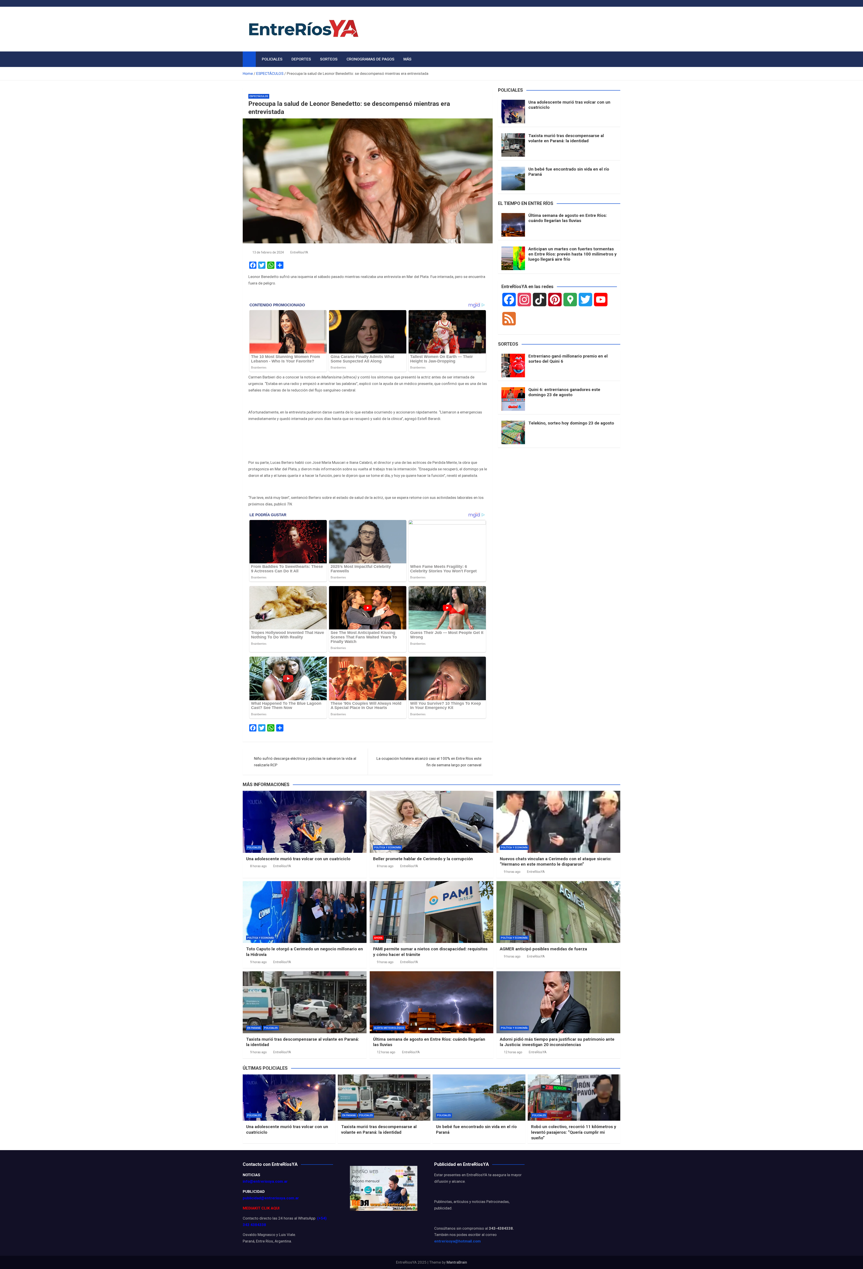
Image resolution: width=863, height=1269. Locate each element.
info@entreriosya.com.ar (265, 1181)
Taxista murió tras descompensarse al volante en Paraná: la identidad (566, 138)
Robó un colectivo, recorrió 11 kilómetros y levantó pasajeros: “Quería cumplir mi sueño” (573, 1132)
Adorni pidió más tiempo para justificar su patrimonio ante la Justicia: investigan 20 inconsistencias (557, 1042)
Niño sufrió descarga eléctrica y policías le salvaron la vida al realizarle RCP (305, 761)
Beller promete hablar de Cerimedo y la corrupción (423, 858)
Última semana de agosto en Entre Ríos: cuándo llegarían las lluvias (567, 218)
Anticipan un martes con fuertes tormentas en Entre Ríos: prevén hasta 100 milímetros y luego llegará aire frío (572, 254)
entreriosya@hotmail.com (457, 1241)
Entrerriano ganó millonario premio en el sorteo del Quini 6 (568, 358)
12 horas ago (386, 1052)
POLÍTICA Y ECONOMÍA (387, 847)
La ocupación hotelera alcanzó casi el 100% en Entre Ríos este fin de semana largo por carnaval (428, 761)
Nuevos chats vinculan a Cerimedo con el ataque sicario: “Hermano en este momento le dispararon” (555, 861)
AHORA (378, 937)
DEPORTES (301, 59)
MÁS (407, 59)
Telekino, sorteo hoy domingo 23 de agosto (571, 423)
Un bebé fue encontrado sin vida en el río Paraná (568, 172)
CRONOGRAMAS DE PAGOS (370, 59)
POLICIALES (272, 59)
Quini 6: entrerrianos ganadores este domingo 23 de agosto (564, 392)
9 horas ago (512, 871)
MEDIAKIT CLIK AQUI (261, 1208)
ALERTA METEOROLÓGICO (389, 1028)
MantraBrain (457, 1262)
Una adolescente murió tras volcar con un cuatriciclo (569, 105)
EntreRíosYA (299, 252)
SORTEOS (329, 59)
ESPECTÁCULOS (258, 96)
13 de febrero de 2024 (268, 252)
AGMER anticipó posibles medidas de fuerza (543, 948)
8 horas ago (258, 866)
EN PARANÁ (254, 1028)
